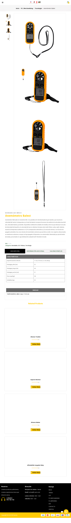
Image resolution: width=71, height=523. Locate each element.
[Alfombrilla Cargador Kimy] (35, 450)
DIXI (50, 503)
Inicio (17, 8)
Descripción (14, 251)
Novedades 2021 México (13, 213)
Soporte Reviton (35, 379)
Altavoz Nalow (35, 422)
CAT (50, 495)
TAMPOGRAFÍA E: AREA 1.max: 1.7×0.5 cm (18, 294)
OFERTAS (51, 509)
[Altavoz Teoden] (35, 321)
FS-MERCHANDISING (54, 498)
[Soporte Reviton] (35, 364)
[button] (68, 2)
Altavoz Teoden (35, 337)
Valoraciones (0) (56, 251)
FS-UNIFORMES (53, 501)
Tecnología (38, 8)
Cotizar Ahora (36, 344)
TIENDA (51, 492)
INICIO (50, 490)
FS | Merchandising (27, 8)
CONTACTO (52, 506)
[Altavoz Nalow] (35, 407)
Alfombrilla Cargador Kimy (35, 465)
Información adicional (35, 251)
